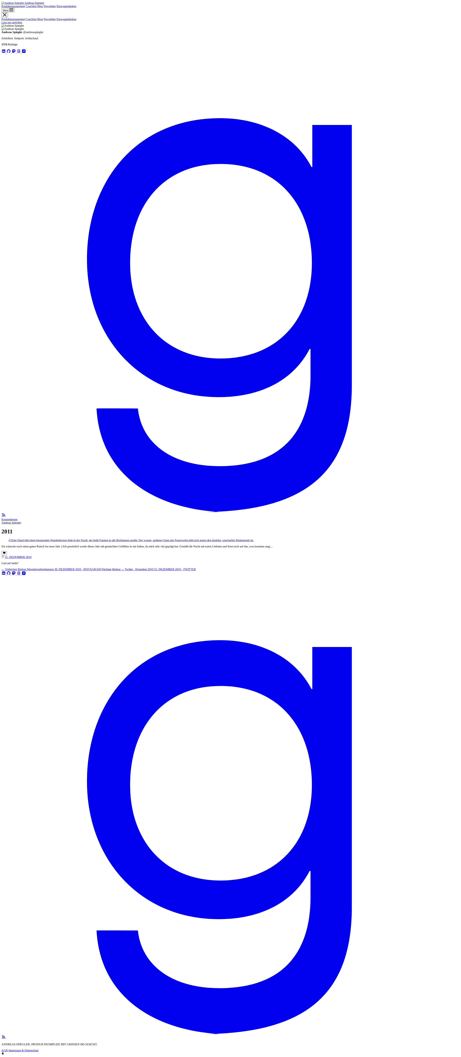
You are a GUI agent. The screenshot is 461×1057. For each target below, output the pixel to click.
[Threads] (19, 52)
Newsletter (50, 6)
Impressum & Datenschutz (23, 1050)
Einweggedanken (66, 6)
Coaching (31, 6)
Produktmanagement (13, 6)
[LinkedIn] (3, 52)
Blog (40, 6)
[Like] (4, 553)
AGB (4, 1050)
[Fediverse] (14, 52)
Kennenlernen (9, 519)
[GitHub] (9, 52)
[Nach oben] (2, 1053)
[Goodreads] (230, 511)
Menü (6, 10)
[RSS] (3, 516)
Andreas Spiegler (11, 522)
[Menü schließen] (4, 15)
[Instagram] (24, 52)
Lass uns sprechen (11, 22)
